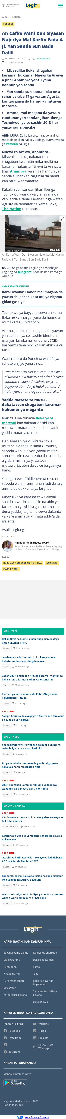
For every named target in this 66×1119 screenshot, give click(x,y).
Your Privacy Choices (37, 1117)
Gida (5, 16)
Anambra (18, 171)
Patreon (12, 144)
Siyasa (6, 666)
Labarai (16, 16)
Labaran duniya (10, 826)
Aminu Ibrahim (43, 58)
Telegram (24, 272)
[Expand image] (62, 219)
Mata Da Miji (11, 569)
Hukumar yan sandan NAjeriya (22, 563)
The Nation (11, 208)
